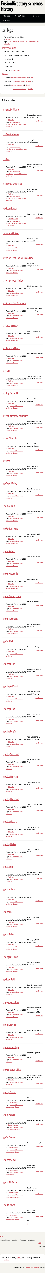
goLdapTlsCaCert (11, 799)
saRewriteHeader (11, 134)
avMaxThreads (10, 438)
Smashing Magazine (32, 1267)
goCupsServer (9, 1092)
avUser (6, 461)
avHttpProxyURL (10, 393)
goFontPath (8, 641)
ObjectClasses (21, 16)
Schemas (6, 20)
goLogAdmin (9, 889)
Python (6, 1260)
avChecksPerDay (10, 325)
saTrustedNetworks (12, 184)
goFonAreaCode (10, 573)
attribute (7, 44)
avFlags (6, 370)
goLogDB (7, 912)
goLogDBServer (10, 1182)
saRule (6, 159)
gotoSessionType (11, 1047)
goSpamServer (16, 70)
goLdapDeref (9, 709)
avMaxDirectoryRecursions (15, 416)
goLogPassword (10, 957)
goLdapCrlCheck (10, 686)
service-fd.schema (32, 42)
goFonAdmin (9, 551)
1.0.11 (30, 89)
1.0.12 (33, 78)
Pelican (19, 1258)
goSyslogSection (11, 1002)
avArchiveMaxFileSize (13, 280)
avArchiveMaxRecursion (14, 303)
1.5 (34, 81)
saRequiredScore (11, 109)
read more (39, 121)
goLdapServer (9, 1160)
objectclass (10, 225)
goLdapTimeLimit (11, 776)
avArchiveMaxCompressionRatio (18, 258)
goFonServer (9, 1137)
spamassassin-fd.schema (16, 42)
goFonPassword (10, 618)
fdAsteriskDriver (11, 233)
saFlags (7, 31)
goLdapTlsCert (10, 821)
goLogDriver (9, 934)
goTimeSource (9, 1024)
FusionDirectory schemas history (22, 6)
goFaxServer (9, 1115)
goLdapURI (8, 866)
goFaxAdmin (9, 506)
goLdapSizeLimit (11, 754)
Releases (35, 16)
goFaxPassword (10, 528)
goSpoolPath (9, 979)
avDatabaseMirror (11, 348)
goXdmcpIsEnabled (12, 1069)
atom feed (41, 1246)
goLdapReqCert (10, 731)
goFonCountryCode (12, 596)
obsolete (15, 250)
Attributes (6, 16)
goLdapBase (9, 664)
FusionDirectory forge (27, 1240)
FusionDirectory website (8, 1240)
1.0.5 (28, 85)
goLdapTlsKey (9, 844)
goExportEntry (10, 483)
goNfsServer (9, 1205)
